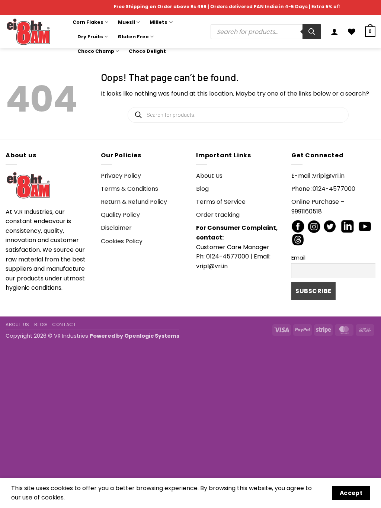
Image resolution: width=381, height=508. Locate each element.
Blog (202, 188)
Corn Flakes (88, 22)
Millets (158, 22)
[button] (334, 31)
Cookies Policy (122, 241)
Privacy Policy (121, 175)
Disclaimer (116, 228)
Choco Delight (147, 51)
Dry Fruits (90, 36)
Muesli (126, 22)
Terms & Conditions (129, 188)
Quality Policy (120, 214)
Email (298, 257)
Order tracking (218, 214)
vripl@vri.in (329, 175)
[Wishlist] (351, 31)
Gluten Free (133, 36)
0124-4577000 (334, 188)
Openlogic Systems (151, 336)
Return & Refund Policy (134, 201)
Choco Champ (95, 51)
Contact (64, 324)
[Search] (311, 31)
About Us (209, 175)
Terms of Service (221, 201)
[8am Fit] (33, 31)
